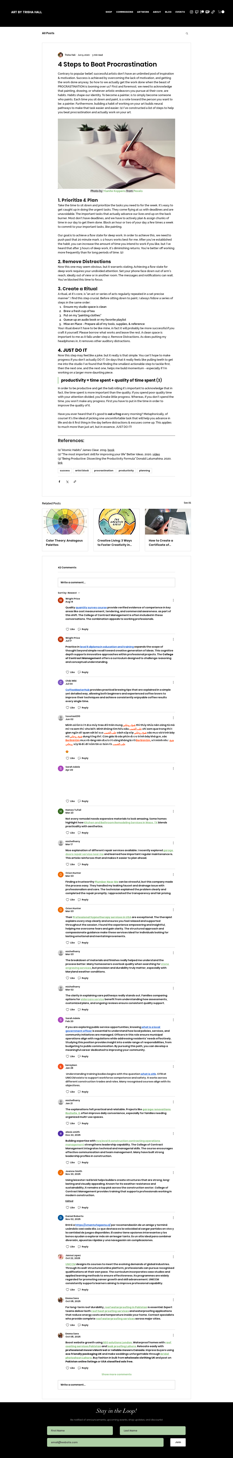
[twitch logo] (197, 12)
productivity (126, 470)
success (65, 470)
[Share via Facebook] (59, 481)
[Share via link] (74, 481)
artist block (82, 470)
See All (187, 503)
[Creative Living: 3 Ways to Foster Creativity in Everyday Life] (116, 522)
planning (144, 470)
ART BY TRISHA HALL (26, 12)
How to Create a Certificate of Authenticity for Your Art (167, 543)
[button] (143, 12)
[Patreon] (202, 12)
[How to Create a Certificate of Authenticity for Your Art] (168, 522)
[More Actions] (173, 600)
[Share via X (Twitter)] (67, 481)
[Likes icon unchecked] (67, 629)
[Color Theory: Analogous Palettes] (65, 522)
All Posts (48, 33)
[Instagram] (191, 12)
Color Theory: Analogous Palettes (64, 543)
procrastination (103, 470)
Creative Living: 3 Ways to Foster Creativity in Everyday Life (114, 543)
